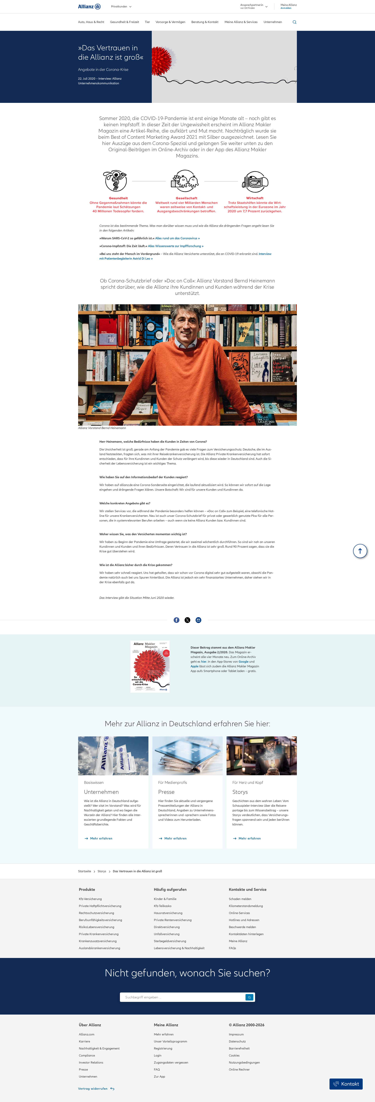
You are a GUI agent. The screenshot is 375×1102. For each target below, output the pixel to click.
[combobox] (182, 997)
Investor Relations (91, 1063)
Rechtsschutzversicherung (96, 913)
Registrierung (163, 1048)
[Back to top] (360, 551)
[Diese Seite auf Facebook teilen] (176, 620)
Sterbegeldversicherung (170, 941)
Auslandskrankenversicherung (99, 948)
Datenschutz (237, 1041)
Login (158, 1055)
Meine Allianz (238, 941)
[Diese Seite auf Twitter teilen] (187, 620)
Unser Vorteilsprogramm (170, 1041)
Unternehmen (88, 1077)
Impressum (236, 1034)
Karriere (84, 1041)
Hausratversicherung (168, 913)
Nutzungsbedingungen (244, 1063)
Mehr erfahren (164, 1034)
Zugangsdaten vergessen (171, 1063)
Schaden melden (240, 899)
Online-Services (239, 913)
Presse (83, 1070)
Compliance (87, 1055)
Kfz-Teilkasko (162, 906)
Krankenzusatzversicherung (98, 941)
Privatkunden (119, 6)
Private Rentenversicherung (173, 920)
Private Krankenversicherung (99, 934)
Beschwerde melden (242, 927)
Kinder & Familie (165, 899)
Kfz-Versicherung (90, 899)
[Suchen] (249, 997)
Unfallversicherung (166, 934)
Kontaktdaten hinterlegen (246, 934)
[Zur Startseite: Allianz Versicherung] (89, 7)
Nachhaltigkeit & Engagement (99, 1048)
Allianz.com (86, 1034)
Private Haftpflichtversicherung (100, 906)
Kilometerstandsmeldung (246, 906)
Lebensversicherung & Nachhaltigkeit (179, 948)
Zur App (159, 1077)
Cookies (234, 1055)
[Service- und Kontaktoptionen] (346, 1084)
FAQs (232, 948)
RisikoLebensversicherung (96, 927)
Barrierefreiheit (239, 1048)
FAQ (157, 1070)
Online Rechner (239, 1070)
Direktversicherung (167, 927)
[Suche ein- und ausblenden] (294, 22)
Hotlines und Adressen (244, 920)
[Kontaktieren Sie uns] (198, 620)
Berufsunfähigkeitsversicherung (100, 920)
